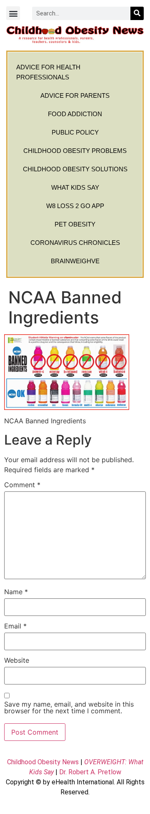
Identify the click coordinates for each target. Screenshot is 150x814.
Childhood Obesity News (43, 762)
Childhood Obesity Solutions (75, 169)
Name (16, 591)
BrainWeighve (75, 261)
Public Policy (75, 132)
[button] (13, 13)
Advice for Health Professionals (48, 72)
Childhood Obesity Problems (75, 150)
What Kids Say (75, 187)
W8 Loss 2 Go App (75, 205)
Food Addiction (75, 113)
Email (15, 626)
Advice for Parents (75, 95)
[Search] (137, 13)
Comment (22, 484)
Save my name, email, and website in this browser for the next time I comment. (69, 707)
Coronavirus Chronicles (75, 242)
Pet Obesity (75, 224)
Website (16, 660)
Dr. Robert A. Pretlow (90, 772)
